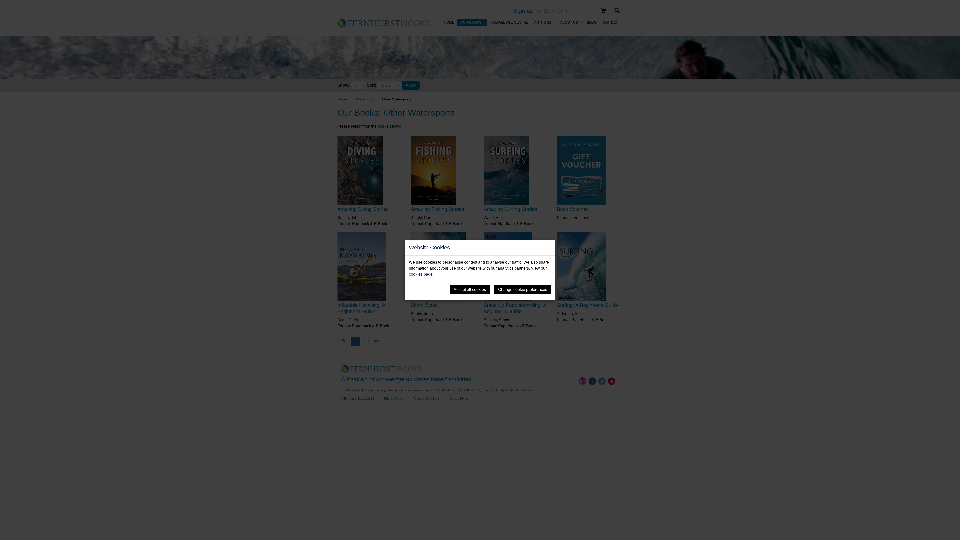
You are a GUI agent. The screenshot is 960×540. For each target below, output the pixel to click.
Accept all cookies (470, 290)
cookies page (421, 274)
